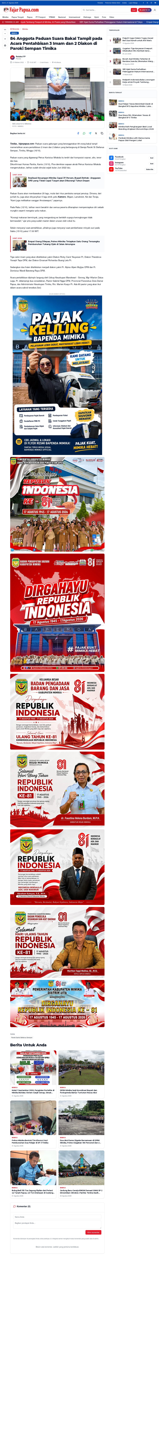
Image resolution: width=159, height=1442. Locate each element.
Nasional (62, 17)
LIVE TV (144, 10)
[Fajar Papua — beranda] (21, 10)
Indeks (124, 3)
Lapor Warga (133, 3)
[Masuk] (155, 10)
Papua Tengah (18, 17)
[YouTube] (155, 2)
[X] (147, 2)
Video (111, 17)
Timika (13, 143)
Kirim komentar (93, 1232)
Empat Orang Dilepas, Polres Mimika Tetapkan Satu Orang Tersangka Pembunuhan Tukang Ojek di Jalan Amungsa (104, 22)
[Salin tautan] (101, 133)
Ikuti (151, 158)
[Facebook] (143, 2)
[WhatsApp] (84, 133)
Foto (104, 17)
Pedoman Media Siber (112, 3)
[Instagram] (151, 2)
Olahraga (87, 17)
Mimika (5, 17)
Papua (29, 17)
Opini (96, 17)
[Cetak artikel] (5, 45)
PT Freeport (41, 17)
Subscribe (149, 169)
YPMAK (52, 17)
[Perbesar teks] (5, 39)
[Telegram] (90, 133)
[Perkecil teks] (5, 33)
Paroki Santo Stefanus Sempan (21, 1037)
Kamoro (62, 196)
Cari (134, 10)
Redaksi (100, 3)
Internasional (74, 17)
